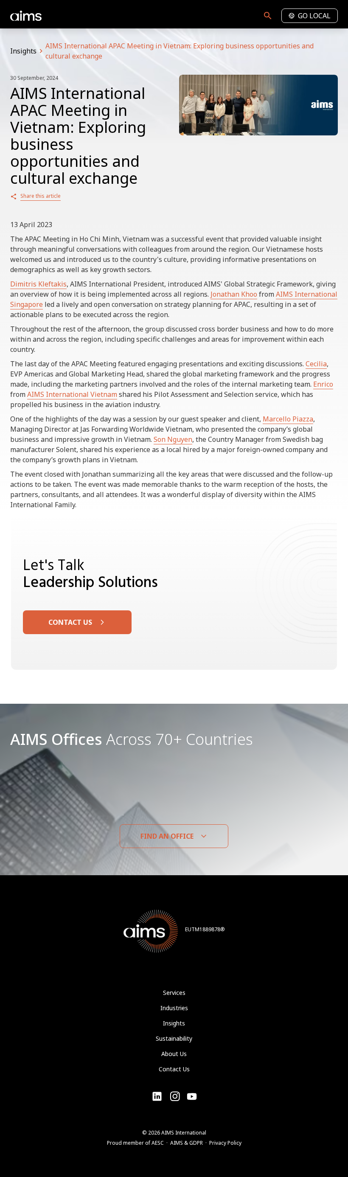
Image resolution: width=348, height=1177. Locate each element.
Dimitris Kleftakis (38, 284)
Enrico (323, 384)
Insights (23, 51)
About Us (174, 1054)
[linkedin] (157, 1096)
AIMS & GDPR (186, 1142)
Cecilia (316, 363)
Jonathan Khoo (233, 294)
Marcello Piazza (288, 419)
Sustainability (174, 1038)
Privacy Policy (225, 1142)
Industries (174, 1008)
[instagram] (192, 1096)
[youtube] (175, 1096)
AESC (158, 1142)
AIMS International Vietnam (72, 394)
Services (174, 993)
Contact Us (174, 1069)
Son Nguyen (173, 439)
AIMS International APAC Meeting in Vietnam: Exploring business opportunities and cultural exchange (179, 51)
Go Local (314, 15)
